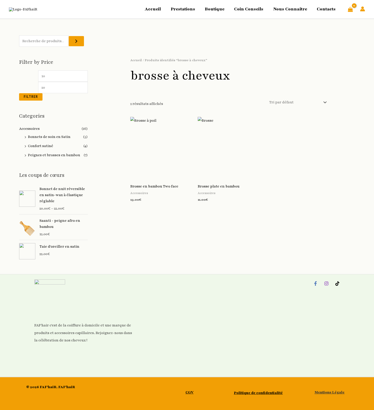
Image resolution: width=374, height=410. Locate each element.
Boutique (214, 9)
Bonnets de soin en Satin (49, 136)
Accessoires (29, 128)
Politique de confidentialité (258, 392)
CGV (189, 392)
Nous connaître (290, 9)
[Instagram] (326, 283)
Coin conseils (248, 9)
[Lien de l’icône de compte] (362, 8)
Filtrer (31, 97)
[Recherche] (76, 41)
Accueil (153, 9)
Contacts (326, 9)
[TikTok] (337, 283)
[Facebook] (315, 283)
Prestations (183, 9)
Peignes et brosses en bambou (54, 155)
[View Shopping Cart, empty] (350, 9)
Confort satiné (40, 146)
